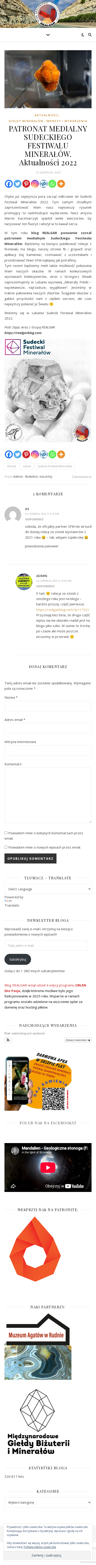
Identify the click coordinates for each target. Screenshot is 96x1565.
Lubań (27, 466)
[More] (61, 184)
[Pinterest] (26, 184)
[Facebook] (9, 184)
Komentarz (13, 764)
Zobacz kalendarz (77, 1040)
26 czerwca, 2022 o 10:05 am (53, 580)
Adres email (14, 719)
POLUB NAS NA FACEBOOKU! (48, 1123)
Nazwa (11, 697)
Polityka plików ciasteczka (40, 1547)
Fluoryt (11, 466)
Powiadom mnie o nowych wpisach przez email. (44, 847)
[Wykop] (44, 184)
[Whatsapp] (52, 184)
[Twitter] (17, 184)
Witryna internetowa (20, 741)
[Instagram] (35, 184)
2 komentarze (82, 476)
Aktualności (47, 115)
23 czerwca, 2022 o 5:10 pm (42, 513)
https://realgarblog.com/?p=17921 (63, 609)
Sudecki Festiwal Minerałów (55, 466)
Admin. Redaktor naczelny (32, 476)
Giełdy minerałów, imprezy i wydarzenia (48, 121)
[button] (8, 1040)
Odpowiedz (34, 519)
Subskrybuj (17, 959)
